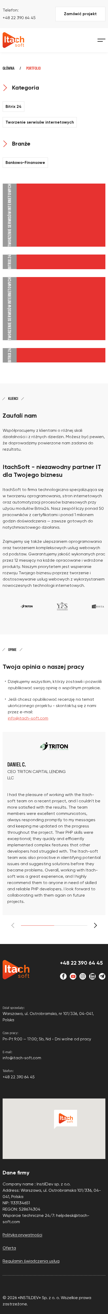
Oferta (9, 1247)
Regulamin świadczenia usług (31, 1260)
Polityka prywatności (22, 1234)
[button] (94, 925)
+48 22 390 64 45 (19, 17)
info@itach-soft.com (28, 718)
